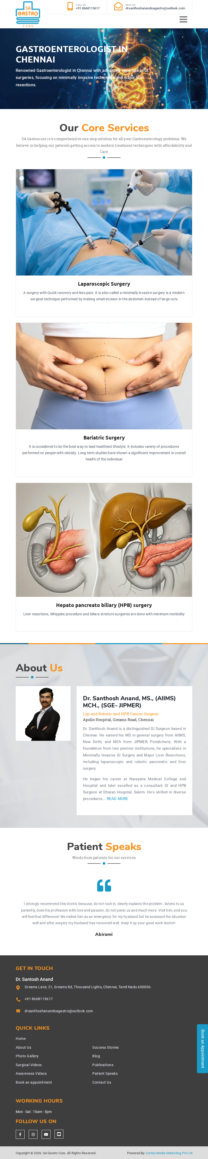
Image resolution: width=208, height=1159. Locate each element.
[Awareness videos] (46, 1134)
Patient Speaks (105, 1073)
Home (21, 1039)
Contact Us (101, 1082)
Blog (96, 1056)
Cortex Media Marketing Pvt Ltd (169, 1153)
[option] (43, 713)
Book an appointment (34, 1082)
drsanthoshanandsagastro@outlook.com (59, 1011)
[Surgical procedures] (59, 1134)
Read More (117, 799)
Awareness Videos (31, 1073)
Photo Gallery (27, 1056)
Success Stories (105, 1047)
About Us (23, 1047)
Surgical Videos (29, 1065)
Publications (102, 1065)
